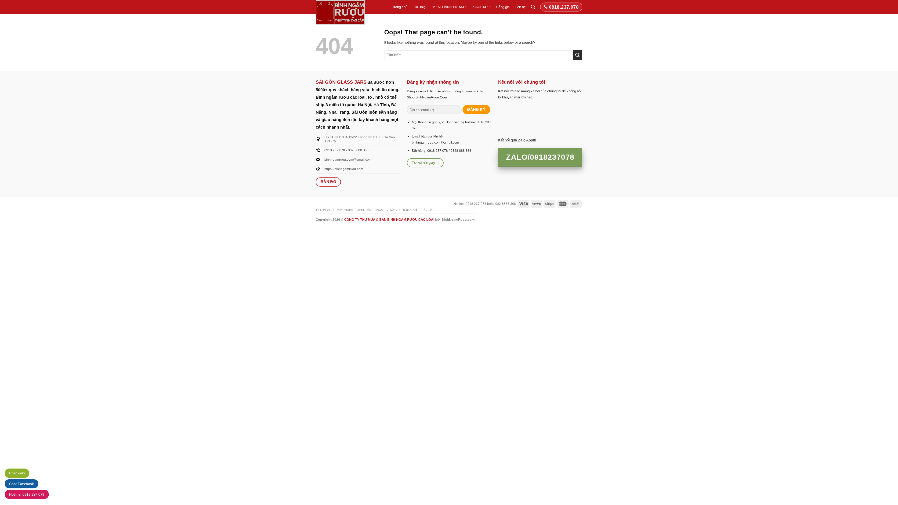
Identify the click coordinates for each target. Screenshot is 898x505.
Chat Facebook (21, 484)
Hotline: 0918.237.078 (26, 494)
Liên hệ (520, 7)
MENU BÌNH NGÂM (448, 7)
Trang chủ (399, 7)
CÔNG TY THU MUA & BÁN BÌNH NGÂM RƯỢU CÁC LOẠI (389, 219)
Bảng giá (503, 7)
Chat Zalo (17, 473)
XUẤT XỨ (480, 7)
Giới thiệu (420, 7)
